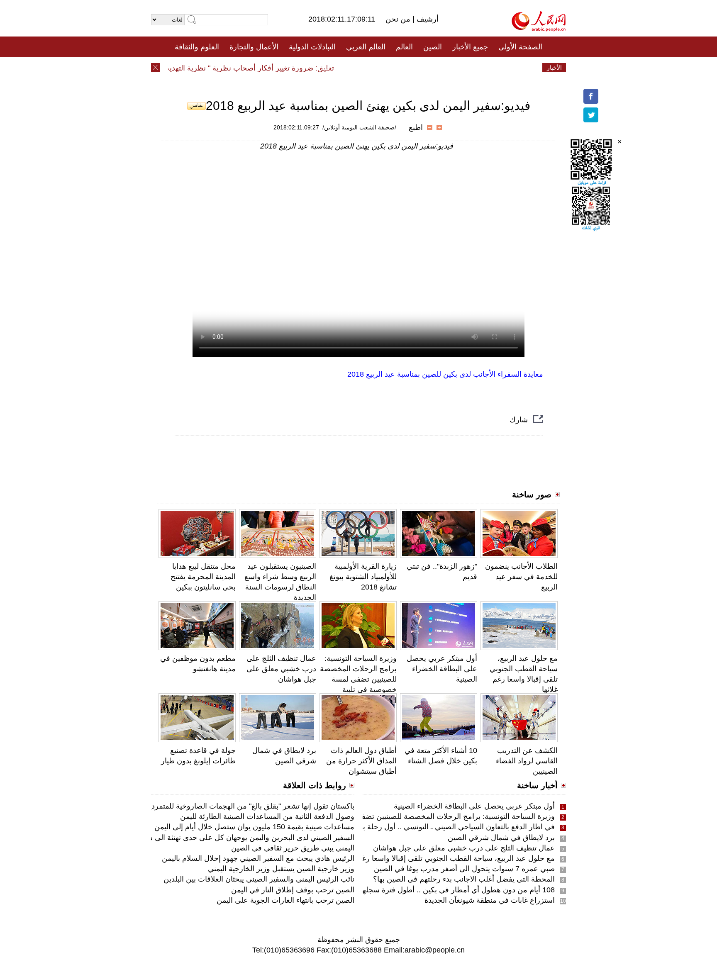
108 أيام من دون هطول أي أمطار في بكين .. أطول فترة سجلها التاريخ (447, 890)
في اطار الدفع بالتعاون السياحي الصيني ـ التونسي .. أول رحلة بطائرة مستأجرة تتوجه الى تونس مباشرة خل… (387, 827)
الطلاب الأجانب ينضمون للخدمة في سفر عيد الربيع (521, 576)
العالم (404, 47)
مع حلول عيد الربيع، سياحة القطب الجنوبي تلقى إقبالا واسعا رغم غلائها (447, 858)
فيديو (322, 67)
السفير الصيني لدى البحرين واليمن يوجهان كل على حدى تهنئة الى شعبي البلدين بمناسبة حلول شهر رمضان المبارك (179, 837)
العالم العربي (365, 47)
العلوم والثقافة (197, 47)
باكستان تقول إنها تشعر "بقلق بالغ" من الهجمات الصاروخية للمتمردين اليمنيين (236, 806)
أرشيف (427, 19)
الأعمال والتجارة (253, 47)
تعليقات (352, 67)
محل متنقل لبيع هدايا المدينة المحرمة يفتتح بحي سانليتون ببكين (203, 576)
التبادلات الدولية (312, 47)
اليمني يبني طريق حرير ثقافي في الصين (292, 848)
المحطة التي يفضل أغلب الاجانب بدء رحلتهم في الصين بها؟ (464, 879)
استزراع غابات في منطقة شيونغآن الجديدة (489, 900)
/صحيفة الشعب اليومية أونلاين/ (359, 127)
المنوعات (388, 67)
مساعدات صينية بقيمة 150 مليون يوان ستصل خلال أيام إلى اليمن (254, 827)
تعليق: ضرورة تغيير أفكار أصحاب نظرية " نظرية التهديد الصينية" (248, 68)
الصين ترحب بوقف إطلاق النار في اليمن (292, 890)
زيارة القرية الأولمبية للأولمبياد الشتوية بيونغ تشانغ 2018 (363, 576)
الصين (432, 47)
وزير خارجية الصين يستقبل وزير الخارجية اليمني (281, 869)
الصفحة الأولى (520, 47)
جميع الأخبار (470, 47)
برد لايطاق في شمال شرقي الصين (501, 837)
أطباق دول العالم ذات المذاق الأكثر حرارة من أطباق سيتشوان (361, 760)
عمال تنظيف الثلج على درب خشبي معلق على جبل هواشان (281, 668)
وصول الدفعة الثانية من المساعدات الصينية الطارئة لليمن (267, 816)
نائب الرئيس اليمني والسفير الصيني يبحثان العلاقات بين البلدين (258, 879)
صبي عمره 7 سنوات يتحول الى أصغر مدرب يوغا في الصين (464, 869)
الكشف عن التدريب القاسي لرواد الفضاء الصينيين (527, 760)
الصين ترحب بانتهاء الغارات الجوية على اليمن (285, 900)
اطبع (416, 127)
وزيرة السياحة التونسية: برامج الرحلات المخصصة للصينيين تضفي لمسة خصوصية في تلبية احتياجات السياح (358, 679)
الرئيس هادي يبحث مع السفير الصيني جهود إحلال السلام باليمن (258, 858)
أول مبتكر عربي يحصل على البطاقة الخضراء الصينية (442, 668)
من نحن (398, 19)
